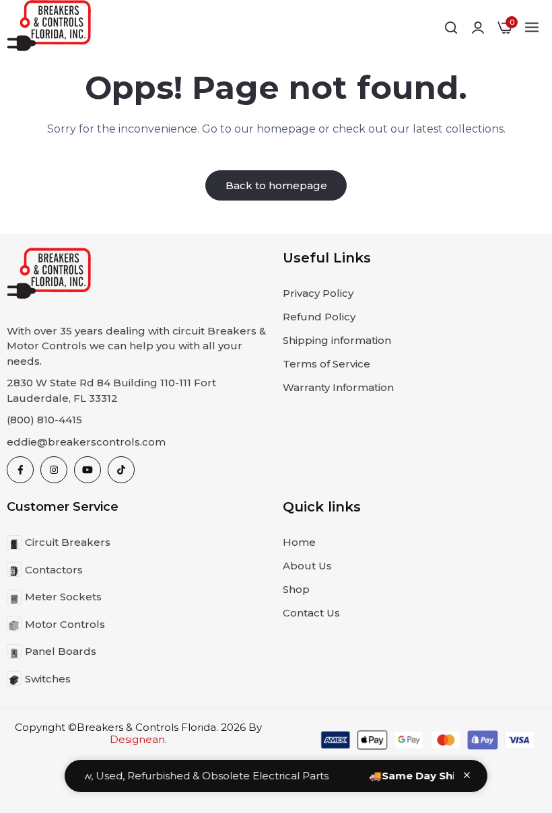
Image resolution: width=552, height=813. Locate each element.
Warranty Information (338, 387)
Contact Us (311, 612)
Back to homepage (276, 185)
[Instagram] (53, 469)
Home (299, 542)
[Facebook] (20, 469)
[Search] (451, 27)
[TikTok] (121, 469)
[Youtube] (87, 469)
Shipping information (337, 340)
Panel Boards (60, 651)
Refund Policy (319, 316)
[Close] (467, 775)
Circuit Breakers (67, 542)
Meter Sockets (63, 596)
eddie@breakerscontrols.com (86, 441)
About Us (307, 565)
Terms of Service (326, 363)
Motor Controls (65, 624)
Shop (296, 589)
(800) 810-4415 (44, 419)
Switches (48, 678)
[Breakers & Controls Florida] (49, 28)
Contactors (54, 569)
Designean (137, 739)
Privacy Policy (318, 293)
